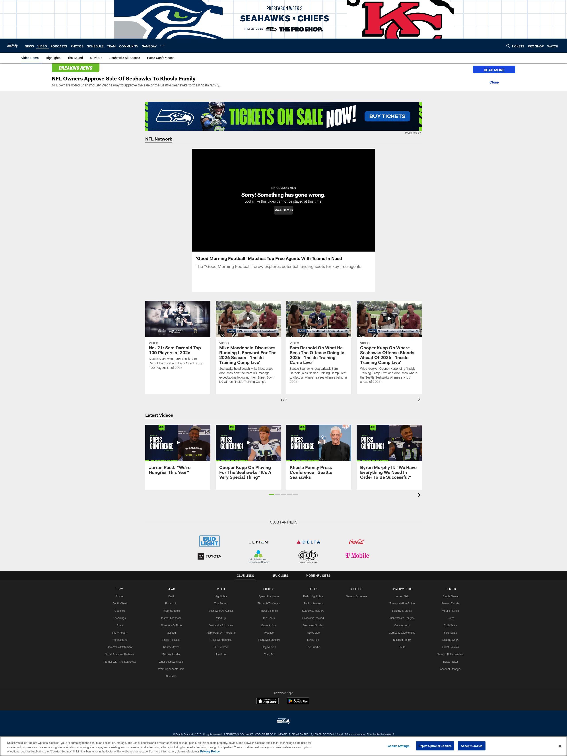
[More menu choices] (162, 46)
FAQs (402, 647)
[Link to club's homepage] (12, 45)
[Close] (494, 81)
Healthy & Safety (402, 610)
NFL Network (221, 647)
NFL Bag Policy (402, 639)
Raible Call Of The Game (220, 632)
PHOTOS (268, 588)
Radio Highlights (313, 596)
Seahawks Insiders (313, 610)
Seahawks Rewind (313, 617)
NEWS (171, 588)
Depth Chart (120, 603)
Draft (171, 596)
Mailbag (171, 632)
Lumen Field (402, 596)
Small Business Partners (119, 654)
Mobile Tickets (450, 610)
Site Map (171, 676)
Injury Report (119, 632)
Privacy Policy (210, 751)
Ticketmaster (450, 661)
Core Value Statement (120, 647)
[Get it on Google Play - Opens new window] (298, 703)
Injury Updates (171, 610)
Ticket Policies (450, 647)
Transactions (119, 639)
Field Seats (450, 632)
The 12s (269, 654)
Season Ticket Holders (450, 654)
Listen (313, 588)
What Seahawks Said (171, 661)
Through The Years (269, 603)
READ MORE (494, 70)
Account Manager (450, 668)
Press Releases (171, 639)
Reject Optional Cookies (435, 745)
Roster (120, 596)
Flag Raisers (269, 647)
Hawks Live (313, 632)
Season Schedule (356, 596)
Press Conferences (221, 639)
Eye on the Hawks (268, 596)
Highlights (221, 596)
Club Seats (450, 625)
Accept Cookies (471, 745)
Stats (120, 625)
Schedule (356, 588)
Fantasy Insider (171, 654)
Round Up (171, 603)
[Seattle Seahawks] (283, 721)
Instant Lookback (171, 617)
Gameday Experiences (402, 632)
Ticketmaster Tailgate (402, 617)
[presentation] (420, 400)
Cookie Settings (399, 745)
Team (119, 588)
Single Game (450, 596)
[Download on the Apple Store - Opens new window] (267, 701)
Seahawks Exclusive (221, 625)
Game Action (269, 625)
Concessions (402, 625)
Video (221, 588)
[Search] (508, 46)
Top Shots (269, 617)
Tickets (450, 588)
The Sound (220, 603)
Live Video (221, 654)
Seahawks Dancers (269, 639)
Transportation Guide (402, 603)
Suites (450, 617)
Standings (120, 617)
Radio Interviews (313, 603)
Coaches (120, 610)
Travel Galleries (269, 610)
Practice (269, 632)
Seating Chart (450, 639)
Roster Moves (171, 647)
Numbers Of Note (171, 625)
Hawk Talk (313, 639)
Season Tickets (450, 603)
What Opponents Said (171, 668)
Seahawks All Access (221, 610)
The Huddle (313, 647)
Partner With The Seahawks (119, 661)
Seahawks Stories (313, 625)
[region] (283, 746)
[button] (283, 210)
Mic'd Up (221, 617)
